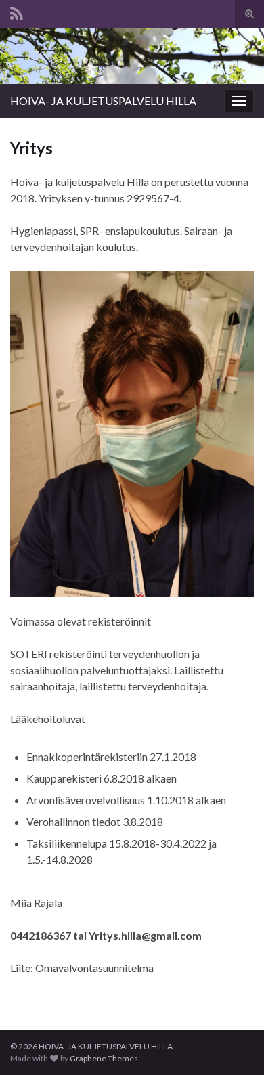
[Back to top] (233, 1044)
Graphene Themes (104, 1058)
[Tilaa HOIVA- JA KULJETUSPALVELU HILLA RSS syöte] (16, 11)
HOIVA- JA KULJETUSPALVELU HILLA (103, 100)
